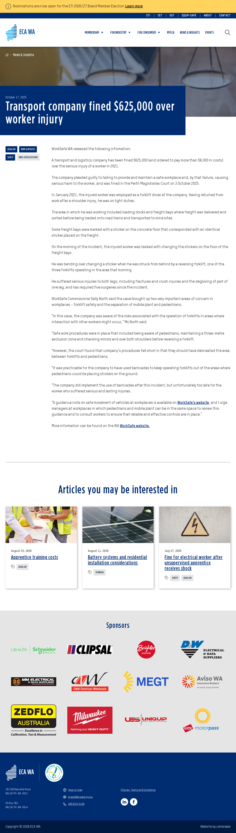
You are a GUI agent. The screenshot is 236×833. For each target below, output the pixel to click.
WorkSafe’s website (193, 403)
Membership (92, 32)
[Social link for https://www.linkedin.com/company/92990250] (124, 802)
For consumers (147, 32)
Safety (10, 157)
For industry (118, 32)
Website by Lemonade (215, 826)
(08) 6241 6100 (76, 804)
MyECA (170, 32)
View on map (75, 790)
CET (160, 15)
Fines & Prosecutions (28, 157)
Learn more (134, 6)
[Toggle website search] (227, 32)
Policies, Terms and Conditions (138, 790)
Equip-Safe (189, 15)
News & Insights (190, 32)
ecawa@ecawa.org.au (80, 797)
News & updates (28, 149)
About (208, 15)
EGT (172, 15)
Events (209, 32)
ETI (148, 15)
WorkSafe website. (135, 426)
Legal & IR (11, 149)
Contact (224, 15)
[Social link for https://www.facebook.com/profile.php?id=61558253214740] (133, 802)
